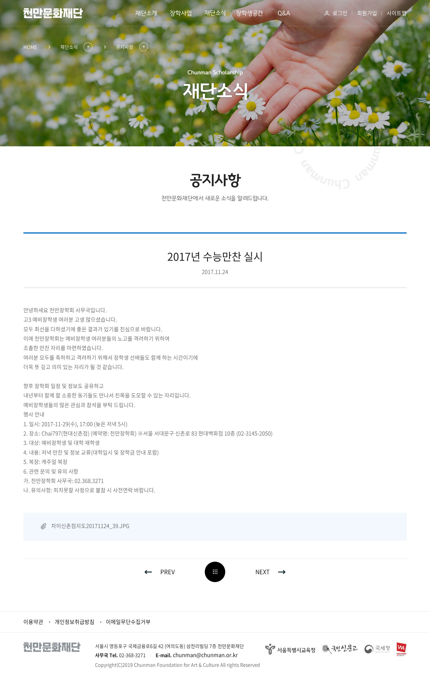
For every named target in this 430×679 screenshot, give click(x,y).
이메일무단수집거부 (128, 622)
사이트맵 (397, 13)
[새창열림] (290, 648)
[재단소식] (215, 13)
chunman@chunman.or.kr (205, 655)
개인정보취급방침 (74, 622)
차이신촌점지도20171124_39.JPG (90, 526)
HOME (30, 46)
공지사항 (124, 46)
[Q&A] (284, 13)
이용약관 (33, 622)
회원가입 (367, 13)
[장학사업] (180, 13)
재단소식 (69, 46)
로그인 (340, 13)
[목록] (215, 572)
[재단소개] (146, 13)
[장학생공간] (249, 13)
